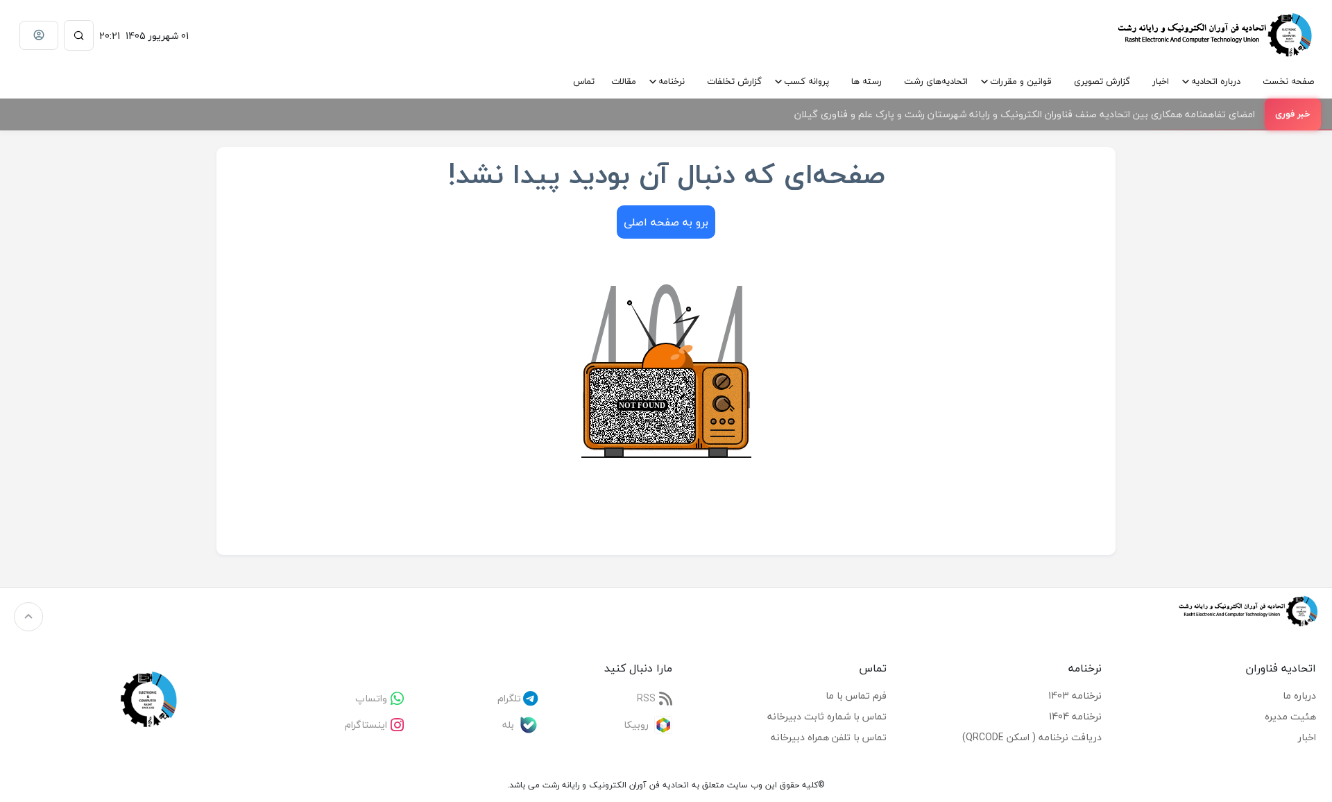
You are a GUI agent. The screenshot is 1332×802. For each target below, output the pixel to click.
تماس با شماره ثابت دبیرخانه (827, 716)
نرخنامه (671, 81)
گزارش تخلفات (734, 81)
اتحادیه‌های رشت (936, 81)
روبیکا (636, 724)
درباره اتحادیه (1215, 81)
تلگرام (509, 698)
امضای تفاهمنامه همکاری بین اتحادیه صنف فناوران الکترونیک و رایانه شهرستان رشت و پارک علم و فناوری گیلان (1024, 114)
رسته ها (866, 81)
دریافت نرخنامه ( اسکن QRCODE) (1032, 737)
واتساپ (371, 698)
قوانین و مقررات (1021, 81)
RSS (646, 698)
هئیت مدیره (1290, 716)
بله (508, 724)
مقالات (623, 81)
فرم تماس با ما (856, 695)
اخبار (1160, 81)
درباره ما (1299, 695)
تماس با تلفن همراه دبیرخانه (829, 737)
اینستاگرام (366, 724)
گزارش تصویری (1102, 81)
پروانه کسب (806, 81)
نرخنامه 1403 (1075, 695)
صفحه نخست (1288, 81)
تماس (584, 81)
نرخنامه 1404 (1075, 716)
